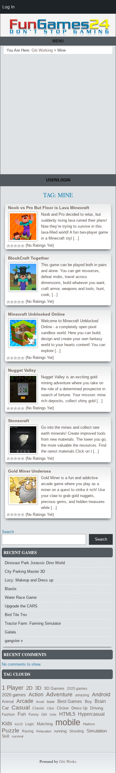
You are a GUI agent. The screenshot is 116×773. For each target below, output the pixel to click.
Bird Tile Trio (16, 614)
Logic (29, 724)
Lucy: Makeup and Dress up (29, 580)
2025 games (77, 688)
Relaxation (43, 731)
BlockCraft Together (28, 258)
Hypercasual (91, 714)
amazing (82, 695)
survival (17, 736)
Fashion (8, 714)
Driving (96, 708)
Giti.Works (67, 761)
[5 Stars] (22, 246)
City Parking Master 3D (25, 571)
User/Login (58, 180)
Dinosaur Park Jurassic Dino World (35, 563)
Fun (22, 714)
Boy (88, 701)
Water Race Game (21, 597)
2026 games (14, 694)
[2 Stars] (12, 246)
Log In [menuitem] (8, 6)
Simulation (97, 731)
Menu (58, 41)
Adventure (59, 694)
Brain (100, 701)
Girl (44, 714)
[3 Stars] (15, 246)
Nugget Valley (22, 370)
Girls (53, 714)
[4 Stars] (19, 246)
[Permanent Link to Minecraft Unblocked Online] (23, 333)
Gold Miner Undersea (29, 471)
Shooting (76, 731)
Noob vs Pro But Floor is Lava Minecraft (48, 207)
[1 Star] (8, 246)
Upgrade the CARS (21, 606)
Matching (45, 724)
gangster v (14, 640)
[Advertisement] (58, 113)
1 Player (12, 687)
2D (29, 688)
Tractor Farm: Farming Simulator (33, 623)
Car (5, 707)
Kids (7, 723)
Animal (8, 701)
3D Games (54, 688)
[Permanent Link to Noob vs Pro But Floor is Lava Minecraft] (23, 227)
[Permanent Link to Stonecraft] (23, 440)
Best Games (69, 701)
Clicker (63, 708)
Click (50, 708)
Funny (34, 714)
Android (101, 695)
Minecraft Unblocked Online (36, 314)
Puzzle (10, 730)
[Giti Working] (59, 27)
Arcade (24, 701)
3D (38, 688)
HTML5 (67, 714)
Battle (51, 701)
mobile (67, 722)
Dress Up (79, 708)
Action (36, 695)
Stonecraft (18, 420)
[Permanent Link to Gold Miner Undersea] (23, 490)
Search (8, 532)
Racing (28, 731)
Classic (38, 708)
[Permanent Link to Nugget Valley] (23, 389)
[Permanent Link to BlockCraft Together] (23, 277)
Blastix (11, 589)
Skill (5, 736)
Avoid (40, 701)
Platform (89, 724)
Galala (10, 632)
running (60, 731)
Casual (21, 707)
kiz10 (19, 724)
